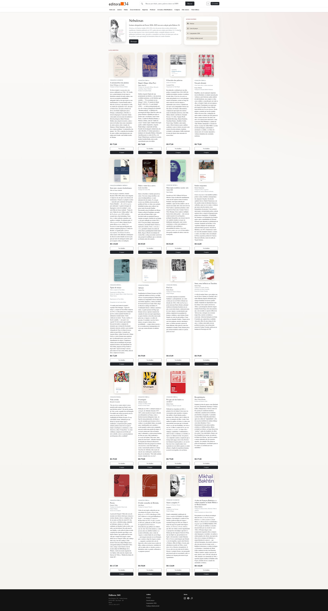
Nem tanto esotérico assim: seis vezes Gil (177, 196)
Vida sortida (114, 406)
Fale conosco (185, 10)
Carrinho (215, 3)
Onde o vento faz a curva (146, 192)
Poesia (112, 510)
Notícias (148, 605)
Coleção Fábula (143, 87)
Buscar (189, 3)
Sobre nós (112, 10)
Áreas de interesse (135, 10)
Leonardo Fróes (170, 92)
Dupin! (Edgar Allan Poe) (147, 90)
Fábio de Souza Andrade (116, 197)
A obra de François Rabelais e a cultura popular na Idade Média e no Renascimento (206, 509)
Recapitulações (200, 404)
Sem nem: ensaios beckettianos (121, 195)
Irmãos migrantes (201, 192)
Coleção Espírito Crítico (118, 192)
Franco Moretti (198, 95)
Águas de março (115, 294)
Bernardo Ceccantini (115, 409)
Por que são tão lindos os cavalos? (175, 407)
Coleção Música (171, 192)
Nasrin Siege (198, 292)
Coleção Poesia (143, 292)
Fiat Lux (169, 294)
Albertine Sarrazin (142, 409)
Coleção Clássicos (116, 87)
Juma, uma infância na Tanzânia (206, 290)
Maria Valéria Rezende (200, 406)
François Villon (114, 512)
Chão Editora (195, 10)
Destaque (134, 48)
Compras (177, 10)
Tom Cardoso (169, 199)
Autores (119, 10)
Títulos (126, 10)
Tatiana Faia (141, 297)
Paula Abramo (169, 297)
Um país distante (200, 90)
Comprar (121, 159)
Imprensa (145, 10)
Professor (152, 10)
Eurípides (168, 514)
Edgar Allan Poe (142, 92)
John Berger (141, 512)
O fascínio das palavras (174, 87)
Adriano (141, 295)
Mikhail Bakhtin (198, 514)
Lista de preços (150, 607)
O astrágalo (142, 406)
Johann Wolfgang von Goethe (117, 92)
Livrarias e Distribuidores (164, 10)
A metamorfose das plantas (119, 90)
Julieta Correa (169, 411)
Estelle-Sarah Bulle (143, 195)
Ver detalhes (121, 155)
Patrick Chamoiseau (199, 195)
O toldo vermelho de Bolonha (148, 510)
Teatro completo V (172, 509)
